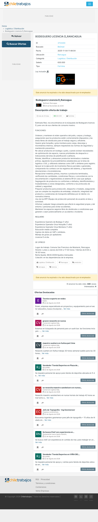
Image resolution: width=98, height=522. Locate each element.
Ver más (66, 309)
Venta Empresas (42, 491)
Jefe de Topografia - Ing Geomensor (59, 410)
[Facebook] (76, 496)
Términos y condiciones (45, 483)
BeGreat (61, 47)
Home (4, 26)
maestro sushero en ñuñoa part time (59, 343)
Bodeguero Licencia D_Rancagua (54, 100)
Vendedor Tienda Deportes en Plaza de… (61, 365)
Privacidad (45, 479)
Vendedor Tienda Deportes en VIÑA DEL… (61, 454)
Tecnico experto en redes (54, 299)
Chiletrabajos (26, 496)
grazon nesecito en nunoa (54, 321)
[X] (81, 496)
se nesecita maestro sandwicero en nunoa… (62, 388)
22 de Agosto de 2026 (52, 303)
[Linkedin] (86, 496)
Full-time (61, 66)
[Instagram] (91, 496)
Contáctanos (41, 487)
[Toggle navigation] (89, 4)
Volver (17, 36)
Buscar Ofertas (17, 44)
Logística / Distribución (14, 28)
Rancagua (62, 55)
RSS (37, 479)
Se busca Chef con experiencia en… (58, 432)
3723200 (61, 43)
